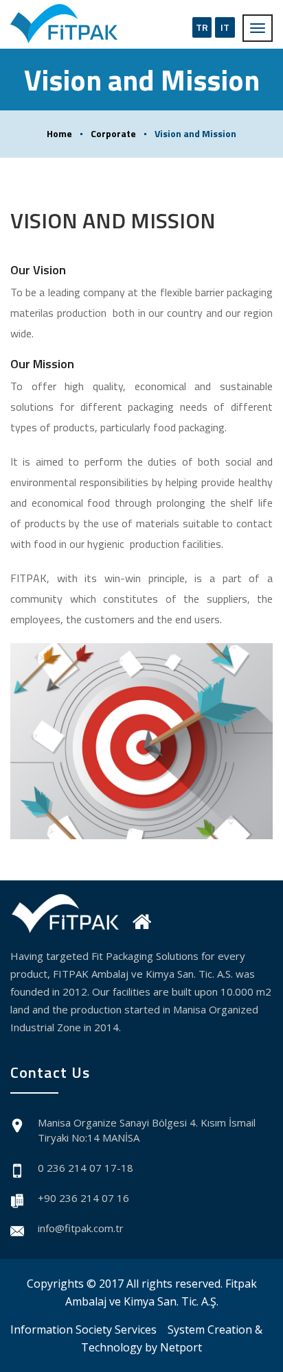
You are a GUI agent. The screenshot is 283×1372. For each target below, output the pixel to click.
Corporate (113, 133)
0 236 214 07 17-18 (85, 1168)
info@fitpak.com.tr (81, 1228)
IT (224, 27)
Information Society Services (83, 1329)
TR (202, 27)
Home (59, 133)
